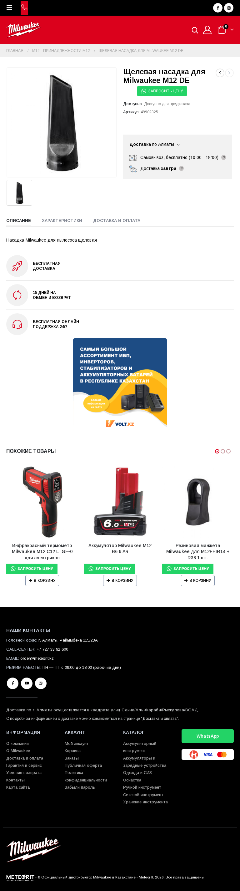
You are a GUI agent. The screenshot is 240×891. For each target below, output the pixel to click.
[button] (11, 8)
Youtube (26, 683)
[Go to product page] (42, 501)
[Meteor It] (20, 877)
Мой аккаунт (77, 743)
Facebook (12, 683)
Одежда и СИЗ (137, 772)
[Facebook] (217, 8)
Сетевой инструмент (143, 794)
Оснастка (132, 780)
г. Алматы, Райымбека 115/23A (68, 640)
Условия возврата (24, 772)
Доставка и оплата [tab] (116, 220)
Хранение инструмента (145, 802)
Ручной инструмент (142, 787)
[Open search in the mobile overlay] (195, 30)
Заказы (72, 758)
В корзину (45, 580)
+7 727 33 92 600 (52, 649)
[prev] (220, 73)
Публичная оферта (83, 765)
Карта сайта (18, 787)
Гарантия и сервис (24, 765)
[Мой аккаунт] (207, 30)
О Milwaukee (18, 750)
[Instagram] (228, 8)
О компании (17, 743)
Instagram (41, 683)
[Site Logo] (23, 30)
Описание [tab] (18, 220)
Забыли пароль (80, 787)
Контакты (15, 780)
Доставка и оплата (159, 718)
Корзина (73, 750)
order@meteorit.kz (37, 658)
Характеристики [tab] (62, 220)
